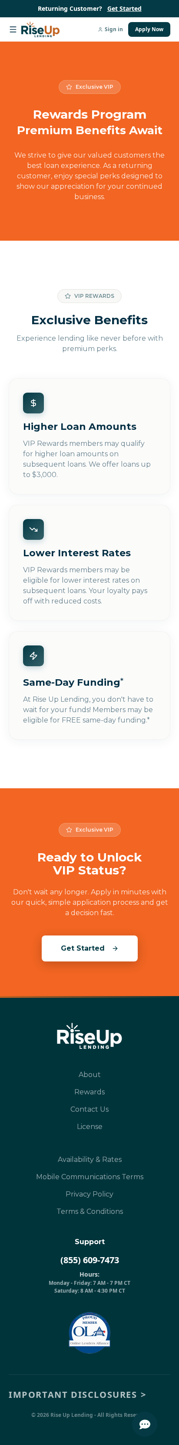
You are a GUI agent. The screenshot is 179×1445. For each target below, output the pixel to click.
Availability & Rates (90, 1159)
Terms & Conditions (89, 1211)
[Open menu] (15, 29)
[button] (89, 1395)
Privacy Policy (89, 1194)
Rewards (89, 1092)
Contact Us (89, 1109)
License (90, 1126)
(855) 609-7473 (89, 1260)
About (90, 1075)
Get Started (124, 8)
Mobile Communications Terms (89, 1177)
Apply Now (149, 29)
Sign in (114, 29)
